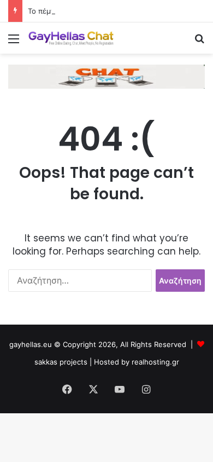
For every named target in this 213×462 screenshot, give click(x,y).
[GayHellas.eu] (71, 38)
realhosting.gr (155, 361)
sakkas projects (60, 361)
